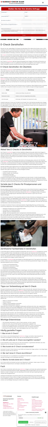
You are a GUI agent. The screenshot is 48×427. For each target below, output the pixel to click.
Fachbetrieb (10, 259)
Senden (24, 35)
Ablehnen (31, 422)
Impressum (38, 424)
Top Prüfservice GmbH (37, 403)
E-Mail (26, 12)
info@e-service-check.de (8, 408)
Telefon (26, 16)
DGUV (18, 401)
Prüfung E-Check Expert (37, 410)
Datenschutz (33, 424)
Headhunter (20, 398)
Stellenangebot (20, 407)
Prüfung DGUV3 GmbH (37, 405)
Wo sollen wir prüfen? (6, 20)
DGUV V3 (19, 404)
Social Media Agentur (22, 405)
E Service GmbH (20, 409)
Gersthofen (9, 61)
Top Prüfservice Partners (37, 402)
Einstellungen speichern (40, 422)
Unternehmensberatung (22, 402)
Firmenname (4, 12)
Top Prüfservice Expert (37, 400)
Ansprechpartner (5, 16)
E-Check (4, 55)
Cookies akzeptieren (23, 422)
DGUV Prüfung (20, 400)
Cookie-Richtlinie (28, 424)
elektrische (3, 79)
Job (18, 408)
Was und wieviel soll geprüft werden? (9, 24)
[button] (45, 412)
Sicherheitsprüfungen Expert (38, 409)
